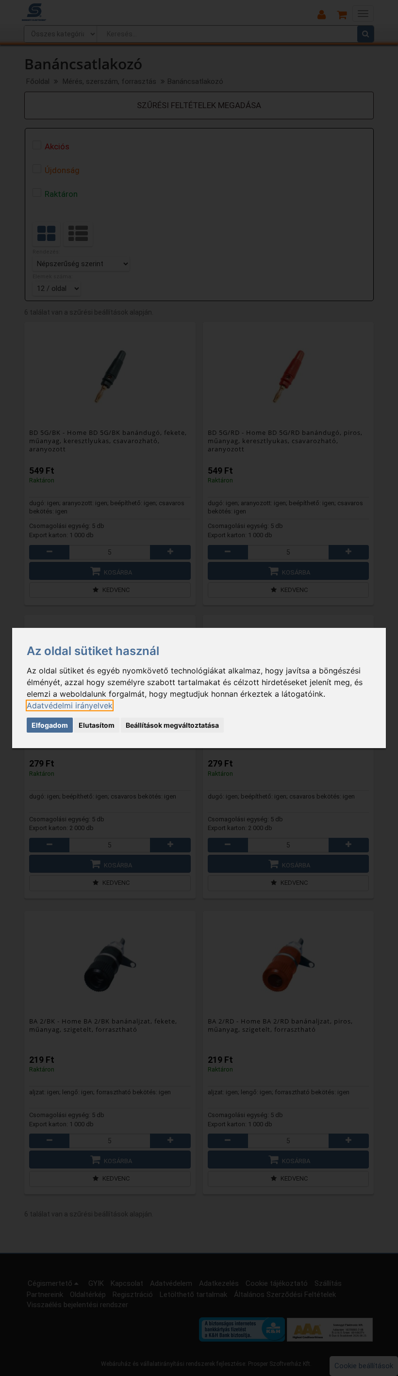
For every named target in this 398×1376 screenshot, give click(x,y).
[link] (70, 705)
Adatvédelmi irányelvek (70, 705)
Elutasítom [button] (97, 725)
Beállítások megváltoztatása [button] (172, 725)
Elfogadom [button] (50, 725)
